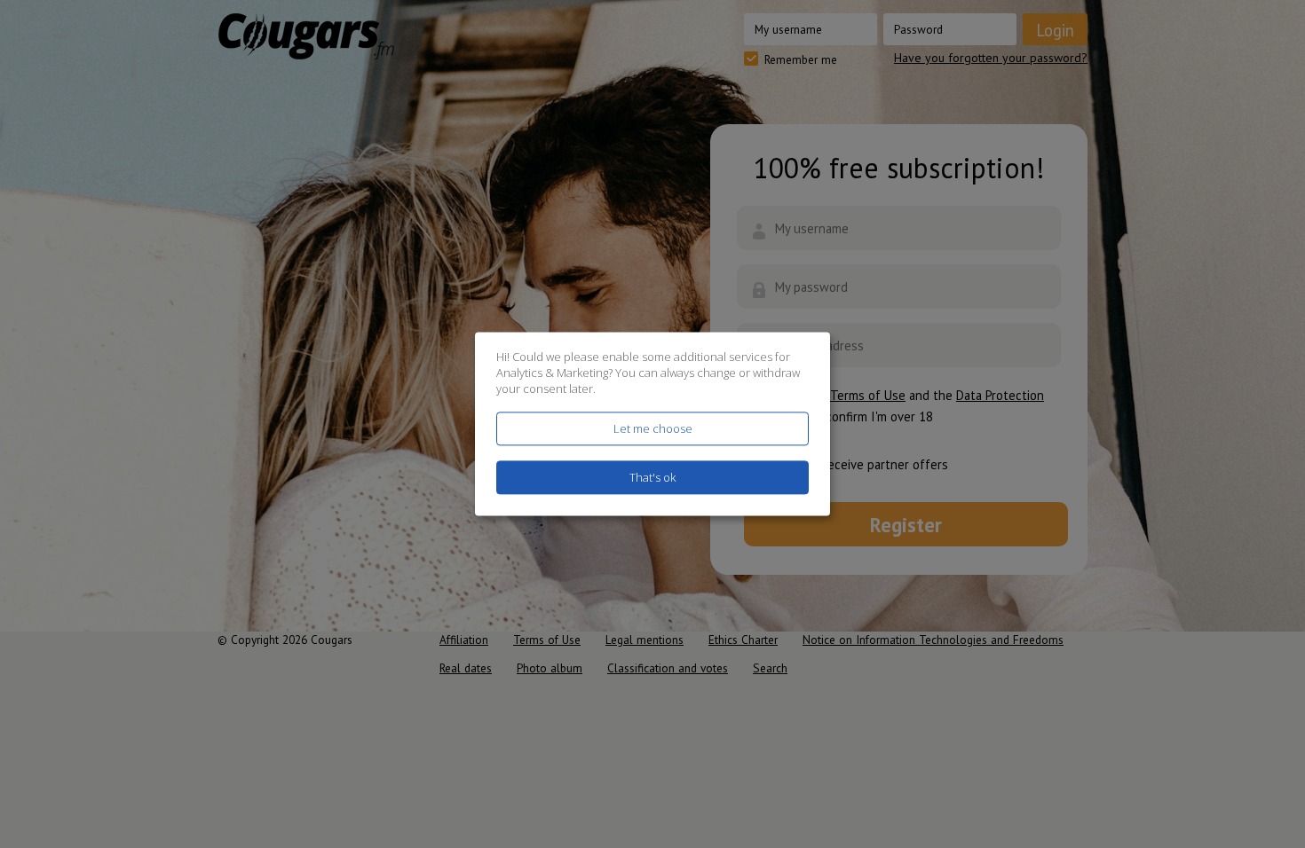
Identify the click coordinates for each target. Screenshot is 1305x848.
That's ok (652, 478)
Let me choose (652, 428)
